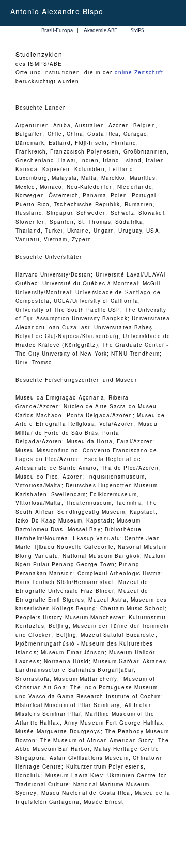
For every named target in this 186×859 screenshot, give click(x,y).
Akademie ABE (100, 30)
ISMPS (136, 30)
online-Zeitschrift (139, 72)
